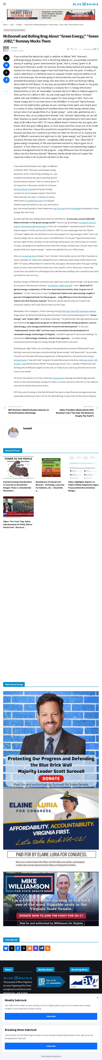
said (23, 363)
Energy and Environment (14, 30)
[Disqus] (51, 571)
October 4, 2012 (17, 50)
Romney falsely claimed (24, 189)
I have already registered (51, 1056)
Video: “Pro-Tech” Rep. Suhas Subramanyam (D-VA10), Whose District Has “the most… (17, 524)
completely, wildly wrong (59, 285)
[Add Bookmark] (6, 91)
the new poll (58, 378)
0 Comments (89, 49)
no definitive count (34, 200)
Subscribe (51, 1016)
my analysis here (28, 256)
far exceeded (75, 208)
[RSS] (47, 948)
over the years (59, 208)
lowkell (14, 47)
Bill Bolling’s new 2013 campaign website (77, 311)
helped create (20, 360)
